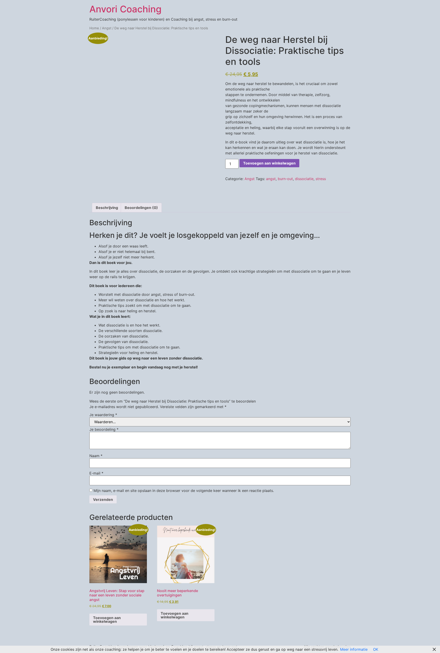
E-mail (96, 473)
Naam (95, 456)
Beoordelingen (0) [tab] (141, 207)
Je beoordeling (103, 429)
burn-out (285, 178)
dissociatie (304, 178)
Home (94, 28)
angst (271, 178)
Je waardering (103, 415)
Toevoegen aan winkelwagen (269, 163)
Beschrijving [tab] (107, 207)
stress (321, 178)
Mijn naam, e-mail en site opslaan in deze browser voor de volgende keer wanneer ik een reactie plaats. (184, 490)
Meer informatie (354, 649)
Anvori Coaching (125, 9)
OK (375, 649)
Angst (106, 28)
